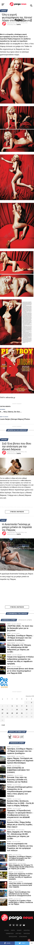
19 (12, 713)
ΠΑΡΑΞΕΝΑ (26, 933)
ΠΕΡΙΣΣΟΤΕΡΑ (13, 936)
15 (26, 709)
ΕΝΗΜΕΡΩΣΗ (10, 933)
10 (2, 709)
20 (17, 713)
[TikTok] (20, 925)
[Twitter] (13, 925)
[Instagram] (17, 925)
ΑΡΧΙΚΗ (6, 930)
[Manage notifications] (29, 940)
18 (7, 713)
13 (17, 709)
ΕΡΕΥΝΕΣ (18, 933)
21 (22, 713)
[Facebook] (10, 925)
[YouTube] (24, 925)
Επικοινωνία (23, 936)
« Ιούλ (3, 725)
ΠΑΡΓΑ (19, 24)
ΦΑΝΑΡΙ (19, 930)
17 (2, 713)
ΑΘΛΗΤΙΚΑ (27, 930)
